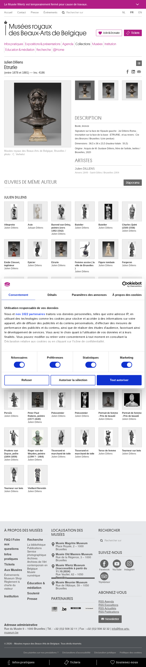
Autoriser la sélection (73, 380)
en (140, 12)
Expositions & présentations (42, 44)
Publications (34, 548)
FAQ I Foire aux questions (12, 544)
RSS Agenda (106, 601)
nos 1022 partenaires (30, 314)
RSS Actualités (107, 608)
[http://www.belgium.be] (64, 609)
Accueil (8, 12)
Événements (50, 12)
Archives (32, 558)
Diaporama (132, 182)
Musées (97, 44)
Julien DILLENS (97, 170)
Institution (110, 44)
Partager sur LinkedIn (133, 71)
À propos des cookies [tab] (127, 294)
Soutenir (33, 593)
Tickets (135, 32)
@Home (58, 49)
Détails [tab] (52, 294)
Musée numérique (33, 573)
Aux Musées (13, 570)
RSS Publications (108, 611)
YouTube (116, 569)
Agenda (67, 44)
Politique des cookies (131, 652)
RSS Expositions (108, 605)
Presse (35, 12)
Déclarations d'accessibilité (76, 652)
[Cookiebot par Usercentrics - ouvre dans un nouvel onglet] (125, 284)
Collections (82, 44)
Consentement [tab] (18, 294)
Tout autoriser (119, 380)
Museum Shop (13, 578)
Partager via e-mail (139, 71)
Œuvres (139, 63)
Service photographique (36, 553)
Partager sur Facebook (127, 71)
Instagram (129, 569)
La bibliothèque (36, 544)
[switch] (55, 365)
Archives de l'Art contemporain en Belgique (37, 565)
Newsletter (112, 619)
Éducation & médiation (19, 49)
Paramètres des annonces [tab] (89, 294)
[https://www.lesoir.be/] (76, 608)
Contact (21, 12)
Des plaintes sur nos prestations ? (41, 652)
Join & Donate (111, 32)
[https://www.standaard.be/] (89, 608)
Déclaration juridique (105, 652)
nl (123, 12)
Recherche (43, 49)
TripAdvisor (104, 582)
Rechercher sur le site (63, 12)
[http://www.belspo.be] (54, 609)
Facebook (104, 569)
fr (131, 12)
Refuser (26, 380)
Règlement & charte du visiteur (12, 585)
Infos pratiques (13, 44)
